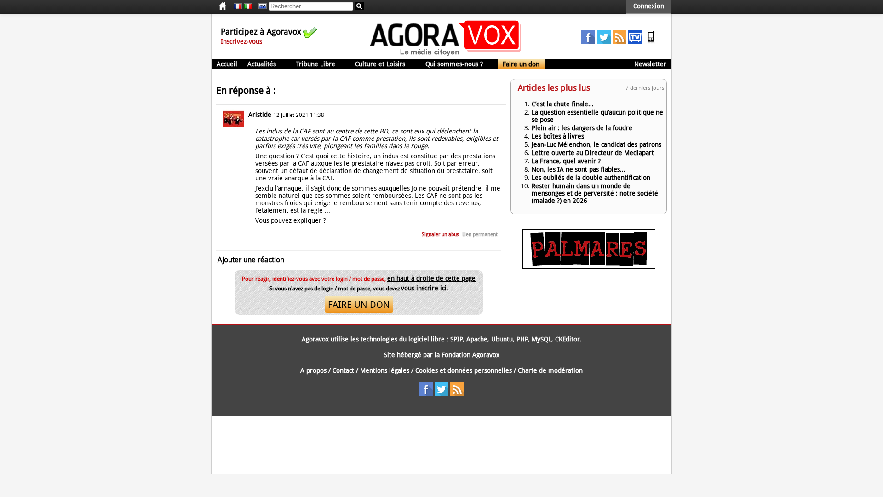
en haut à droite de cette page (431, 278)
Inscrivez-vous (241, 41)
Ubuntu (502, 339)
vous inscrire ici (424, 288)
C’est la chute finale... (563, 104)
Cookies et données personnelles (463, 370)
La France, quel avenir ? (566, 161)
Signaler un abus (440, 234)
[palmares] (588, 266)
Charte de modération (550, 370)
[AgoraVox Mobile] (651, 42)
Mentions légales (384, 370)
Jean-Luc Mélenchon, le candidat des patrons (596, 144)
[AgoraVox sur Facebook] (588, 42)
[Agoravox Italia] (248, 6)
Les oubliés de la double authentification (591, 177)
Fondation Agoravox (470, 354)
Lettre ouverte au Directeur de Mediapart (593, 152)
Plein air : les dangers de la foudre (582, 128)
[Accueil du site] (446, 55)
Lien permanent (480, 234)
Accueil (227, 64)
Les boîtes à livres (558, 136)
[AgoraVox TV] (635, 42)
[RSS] (619, 42)
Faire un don (521, 64)
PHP (522, 339)
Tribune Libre (315, 64)
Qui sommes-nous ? (454, 64)
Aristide (259, 114)
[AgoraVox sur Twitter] (604, 42)
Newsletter (650, 64)
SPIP (456, 339)
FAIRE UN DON (359, 304)
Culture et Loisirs (380, 64)
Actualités (261, 64)
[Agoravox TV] (260, 6)
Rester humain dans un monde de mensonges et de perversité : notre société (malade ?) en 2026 (595, 193)
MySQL (541, 339)
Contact (343, 370)
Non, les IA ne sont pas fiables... (578, 169)
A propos (313, 370)
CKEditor (567, 339)
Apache (476, 339)
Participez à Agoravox (261, 31)
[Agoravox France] (238, 6)
